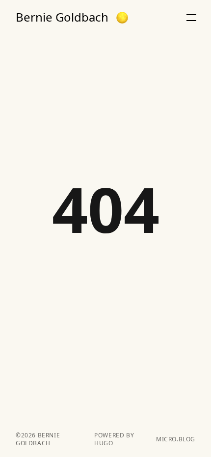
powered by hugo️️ (114, 439)
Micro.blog (175, 439)
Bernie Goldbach (62, 17)
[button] (122, 18)
